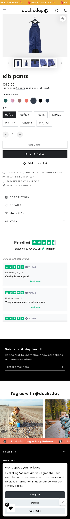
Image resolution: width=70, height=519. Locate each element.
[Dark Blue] (47, 101)
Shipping (20, 88)
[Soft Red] (26, 101)
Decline (35, 502)
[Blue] (33, 101)
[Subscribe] (63, 367)
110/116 (41, 115)
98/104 (25, 115)
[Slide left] (8, 63)
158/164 (44, 123)
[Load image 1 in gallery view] (18, 63)
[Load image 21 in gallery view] (35, 63)
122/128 (56, 115)
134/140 (10, 123)
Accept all (35, 494)
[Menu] (4, 11)
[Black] (40, 101)
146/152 (27, 123)
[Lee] (13, 101)
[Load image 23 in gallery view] (52, 63)
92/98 (9, 115)
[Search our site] (56, 11)
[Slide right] (61, 63)
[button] (35, 163)
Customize (35, 510)
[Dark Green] (6, 101)
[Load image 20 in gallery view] (26, 63)
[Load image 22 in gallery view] (43, 63)
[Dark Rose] (19, 101)
